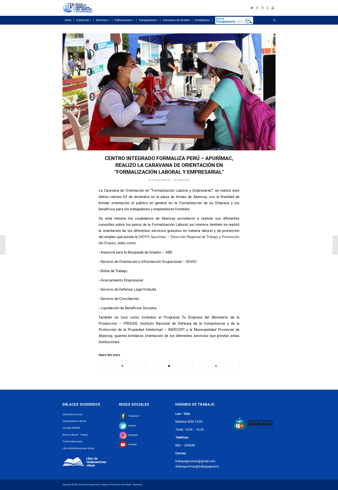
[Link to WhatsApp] (267, 8)
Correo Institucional (72, 441)
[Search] (273, 20)
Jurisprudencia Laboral (74, 421)
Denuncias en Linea (72, 414)
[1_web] (169, 91)
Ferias (155, 180)
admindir (183, 180)
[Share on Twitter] (169, 366)
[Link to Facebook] (257, 8)
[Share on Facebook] (122, 366)
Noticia (165, 180)
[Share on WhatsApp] (216, 366)
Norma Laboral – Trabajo (75, 434)
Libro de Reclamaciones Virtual (78, 448)
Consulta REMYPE (71, 428)
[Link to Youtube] (273, 8)
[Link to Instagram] (262, 8)
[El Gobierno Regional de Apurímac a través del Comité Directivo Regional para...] (2, 245)
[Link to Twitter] (251, 8)
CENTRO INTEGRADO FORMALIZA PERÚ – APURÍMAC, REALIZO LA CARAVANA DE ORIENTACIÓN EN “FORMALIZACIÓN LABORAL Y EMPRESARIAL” (169, 165)
